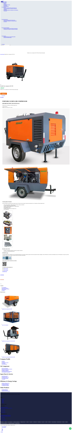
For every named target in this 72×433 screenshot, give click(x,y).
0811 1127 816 (6, 268)
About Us (5, 3)
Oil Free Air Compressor (10, 8)
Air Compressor (4, 287)
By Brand (3, 44)
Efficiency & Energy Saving (5, 383)
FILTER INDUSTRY (12, 36)
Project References (6, 6)
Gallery (3, 401)
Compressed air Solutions (14, 29)
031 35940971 (3, 417)
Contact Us (3, 93)
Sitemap (3, 402)
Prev (1, 283)
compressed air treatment (11, 423)
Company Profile (4, 1)
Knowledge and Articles (7, 4)
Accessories (5, 21)
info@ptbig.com (4, 271)
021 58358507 (3, 409)
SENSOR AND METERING (8, 37)
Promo (3, 399)
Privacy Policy (4, 427)
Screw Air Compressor (5, 368)
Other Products (4, 289)
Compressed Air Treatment (7, 29)
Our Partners (5, 5)
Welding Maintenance (5, 389)
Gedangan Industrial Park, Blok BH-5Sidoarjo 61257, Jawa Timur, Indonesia (5, 415)
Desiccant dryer (17, 423)
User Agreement (4, 426)
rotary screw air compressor (4, 423)
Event (3, 400)
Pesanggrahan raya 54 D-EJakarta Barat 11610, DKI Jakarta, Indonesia (6, 408)
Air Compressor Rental (5, 378)
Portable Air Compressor (5, 370)
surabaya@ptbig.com (4, 420)
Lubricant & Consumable (5, 377)
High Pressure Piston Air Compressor (7, 371)
